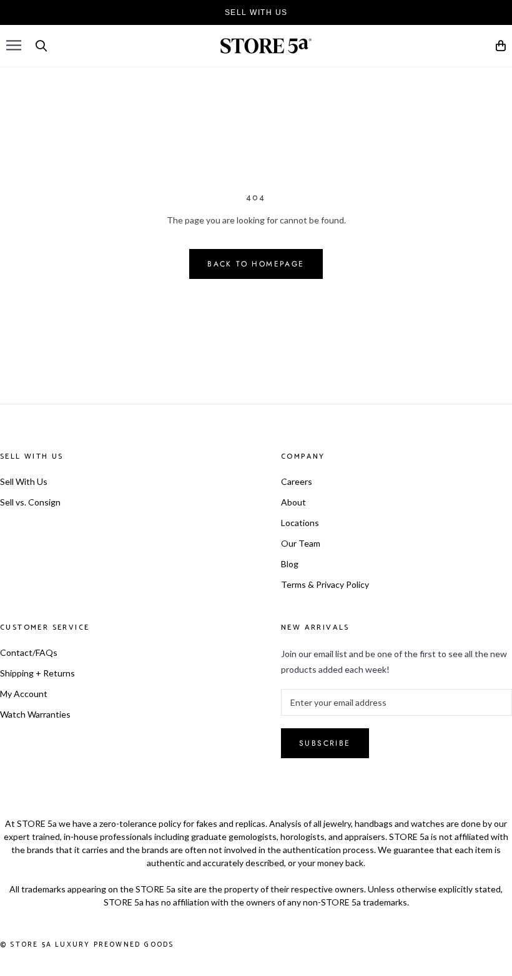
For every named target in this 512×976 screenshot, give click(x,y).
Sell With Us (23, 481)
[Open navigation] (13, 45)
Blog (289, 564)
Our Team (300, 543)
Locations (300, 522)
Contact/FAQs (28, 652)
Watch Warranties (35, 714)
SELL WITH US (256, 12)
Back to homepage (255, 264)
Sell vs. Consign (30, 502)
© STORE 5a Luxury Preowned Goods (87, 944)
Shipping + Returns (37, 673)
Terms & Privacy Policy (325, 584)
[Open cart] (501, 48)
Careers (296, 481)
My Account (23, 693)
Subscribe (325, 743)
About (293, 502)
